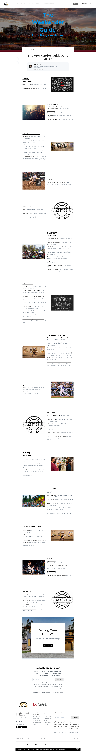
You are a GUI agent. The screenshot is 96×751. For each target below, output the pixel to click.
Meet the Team (36, 718)
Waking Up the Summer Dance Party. (30, 290)
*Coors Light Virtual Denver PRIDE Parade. (56, 436)
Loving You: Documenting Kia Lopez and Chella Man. (34, 150)
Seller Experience (34, 3)
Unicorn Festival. (50, 423)
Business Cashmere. (51, 503)
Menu (76, 3)
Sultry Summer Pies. (51, 261)
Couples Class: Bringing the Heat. (29, 88)
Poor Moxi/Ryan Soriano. (27, 286)
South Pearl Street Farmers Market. (30, 458)
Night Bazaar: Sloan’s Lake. (53, 432)
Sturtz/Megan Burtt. (51, 495)
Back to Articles (32, 49)
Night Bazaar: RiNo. (26, 213)
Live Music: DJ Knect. (27, 314)
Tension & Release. (26, 136)
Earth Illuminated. (26, 144)
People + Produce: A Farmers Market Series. (32, 463)
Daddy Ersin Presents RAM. (28, 306)
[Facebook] (16, 721)
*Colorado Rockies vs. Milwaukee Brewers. (56, 182)
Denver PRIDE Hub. (51, 419)
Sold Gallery (46, 724)
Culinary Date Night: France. (53, 269)
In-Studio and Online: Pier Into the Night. (31, 156)
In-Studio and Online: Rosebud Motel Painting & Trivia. (59, 362)
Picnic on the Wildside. (52, 256)
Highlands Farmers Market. (28, 469)
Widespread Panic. (51, 111)
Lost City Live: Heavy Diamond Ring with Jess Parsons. (34, 296)
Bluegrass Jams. (50, 499)
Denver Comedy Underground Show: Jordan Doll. (58, 337)
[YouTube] (19, 721)
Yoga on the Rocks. (26, 387)
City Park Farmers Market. (53, 238)
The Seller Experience (47, 718)
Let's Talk (45, 720)
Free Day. (24, 209)
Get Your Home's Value (37, 722)
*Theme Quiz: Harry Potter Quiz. (29, 216)
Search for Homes (20, 3)
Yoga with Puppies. (51, 571)
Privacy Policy (77, 738)
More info (66, 749)
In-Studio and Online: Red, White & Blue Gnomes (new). (59, 352)
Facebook (61, 438)
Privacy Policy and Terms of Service (54, 689)
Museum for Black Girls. (27, 140)
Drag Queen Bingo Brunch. (28, 473)
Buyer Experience (49, 3)
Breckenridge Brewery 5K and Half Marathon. (57, 565)
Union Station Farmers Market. (54, 242)
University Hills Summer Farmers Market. (56, 246)
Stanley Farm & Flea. (27, 84)
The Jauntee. (50, 115)
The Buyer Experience (47, 716)
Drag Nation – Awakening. (52, 119)
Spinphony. (49, 491)
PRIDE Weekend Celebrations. (54, 428)
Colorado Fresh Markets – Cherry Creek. (56, 251)
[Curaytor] (21, 728)
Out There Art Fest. (51, 357)
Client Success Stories (37, 720)
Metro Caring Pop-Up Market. (53, 415)
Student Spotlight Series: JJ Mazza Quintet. (56, 511)
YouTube (67, 438)
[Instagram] (21, 721)
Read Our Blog (35, 724)
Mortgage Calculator (47, 722)
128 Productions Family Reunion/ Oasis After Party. (33, 319)
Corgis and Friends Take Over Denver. (30, 594)
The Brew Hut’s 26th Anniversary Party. (55, 265)
